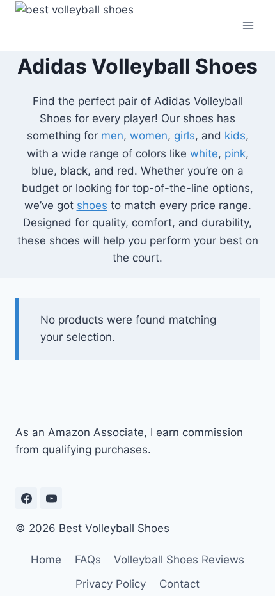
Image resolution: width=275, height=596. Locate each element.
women (149, 135)
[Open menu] (248, 25)
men (112, 135)
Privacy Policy (110, 583)
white (204, 153)
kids (235, 135)
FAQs (88, 559)
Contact (179, 583)
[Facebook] (26, 498)
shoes (92, 205)
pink (235, 153)
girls (184, 135)
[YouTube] (51, 498)
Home (46, 559)
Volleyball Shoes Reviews (179, 559)
